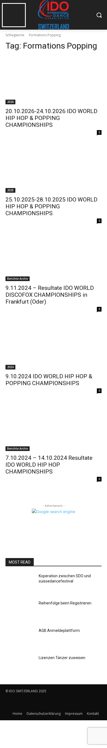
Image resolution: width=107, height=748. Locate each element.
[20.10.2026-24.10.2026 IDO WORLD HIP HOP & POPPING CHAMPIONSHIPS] (53, 80)
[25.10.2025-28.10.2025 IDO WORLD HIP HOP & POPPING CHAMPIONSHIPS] (53, 169)
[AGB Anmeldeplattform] (19, 638)
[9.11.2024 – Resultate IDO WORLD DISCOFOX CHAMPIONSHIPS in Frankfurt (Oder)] (53, 257)
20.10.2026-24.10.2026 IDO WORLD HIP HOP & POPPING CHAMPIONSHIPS (51, 118)
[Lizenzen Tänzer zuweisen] (19, 665)
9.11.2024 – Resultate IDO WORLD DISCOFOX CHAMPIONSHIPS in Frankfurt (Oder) (49, 295)
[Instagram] (22, 702)
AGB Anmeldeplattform (59, 630)
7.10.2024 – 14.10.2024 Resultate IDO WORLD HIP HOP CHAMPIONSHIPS (48, 465)
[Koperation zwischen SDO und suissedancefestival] (19, 583)
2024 (10, 367)
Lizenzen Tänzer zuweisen (62, 657)
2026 (10, 102)
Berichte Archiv (17, 279)
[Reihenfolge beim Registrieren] (19, 611)
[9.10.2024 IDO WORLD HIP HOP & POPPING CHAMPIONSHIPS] (53, 345)
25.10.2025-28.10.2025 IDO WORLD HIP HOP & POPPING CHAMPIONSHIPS (51, 206)
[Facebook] (10, 702)
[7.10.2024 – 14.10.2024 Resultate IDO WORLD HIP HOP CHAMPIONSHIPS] (53, 427)
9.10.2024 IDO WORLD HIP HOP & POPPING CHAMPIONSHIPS (48, 379)
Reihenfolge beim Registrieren (65, 603)
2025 (10, 190)
